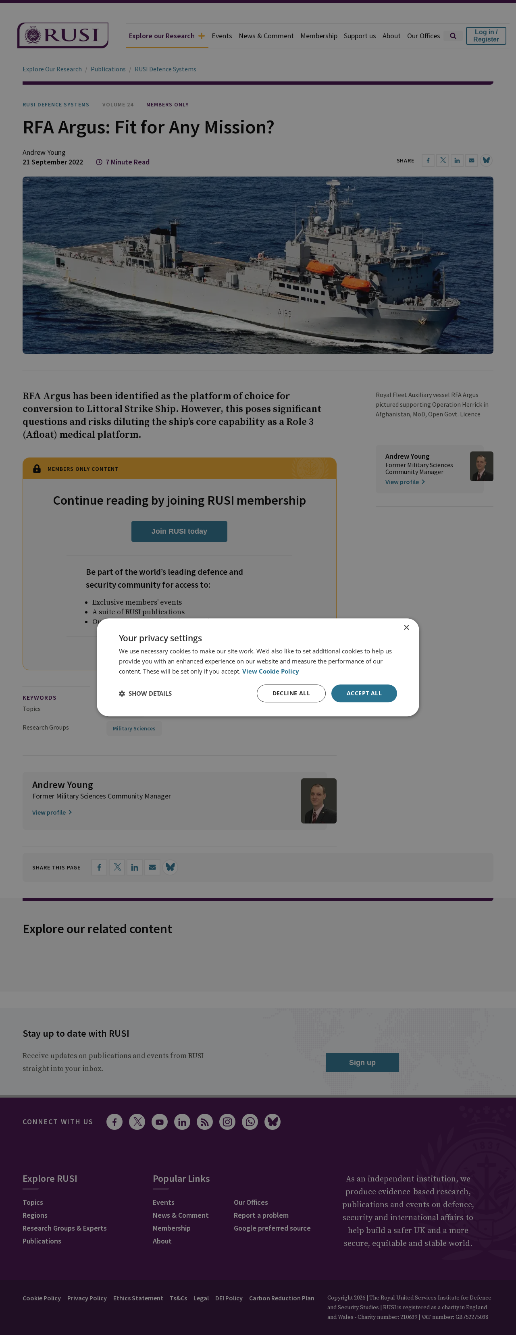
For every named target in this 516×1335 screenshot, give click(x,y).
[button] (145, 693)
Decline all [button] (291, 693)
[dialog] (258, 667)
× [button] (406, 628)
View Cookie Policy (270, 671)
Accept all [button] (364, 693)
